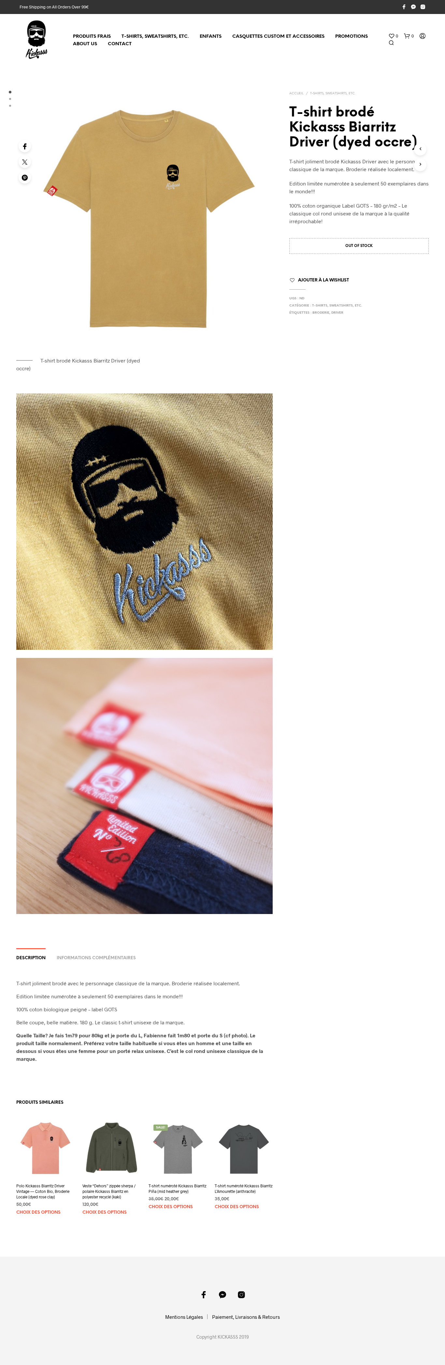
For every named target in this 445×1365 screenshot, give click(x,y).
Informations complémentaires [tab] (96, 958)
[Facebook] (25, 146)
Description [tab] (31, 958)
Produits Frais (92, 36)
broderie (320, 313)
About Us (85, 44)
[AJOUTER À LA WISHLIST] (45, 1165)
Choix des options (38, 1212)
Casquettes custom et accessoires (278, 36)
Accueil (296, 93)
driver (337, 313)
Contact (120, 44)
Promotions (351, 36)
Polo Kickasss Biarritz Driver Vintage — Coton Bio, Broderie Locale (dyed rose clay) (42, 1191)
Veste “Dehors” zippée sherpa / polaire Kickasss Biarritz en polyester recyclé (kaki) (109, 1191)
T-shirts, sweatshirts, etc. (155, 36)
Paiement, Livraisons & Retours (246, 1317)
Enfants (211, 36)
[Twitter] (25, 162)
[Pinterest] (25, 177)
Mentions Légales (184, 1317)
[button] (393, 36)
